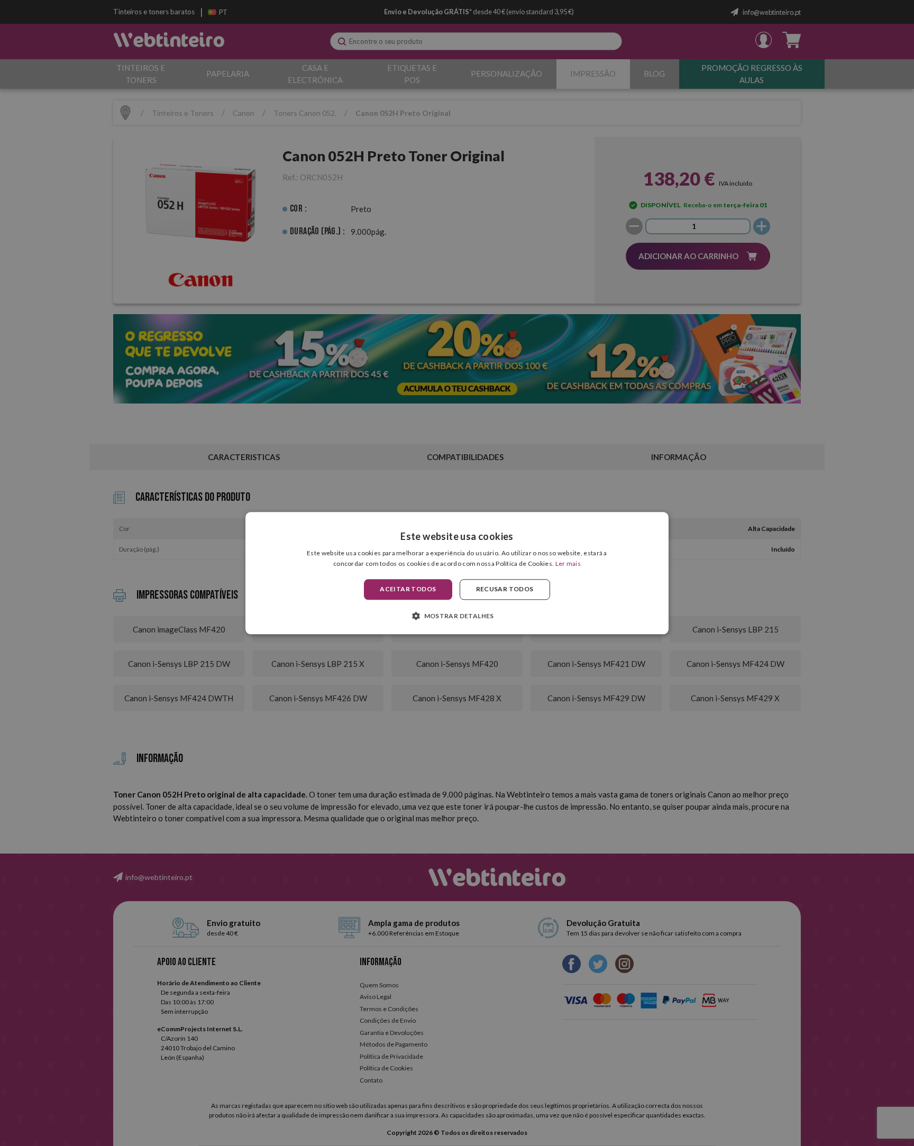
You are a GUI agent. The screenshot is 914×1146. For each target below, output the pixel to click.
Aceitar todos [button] (408, 589)
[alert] (457, 573)
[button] (457, 615)
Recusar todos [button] (505, 589)
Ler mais (568, 563)
